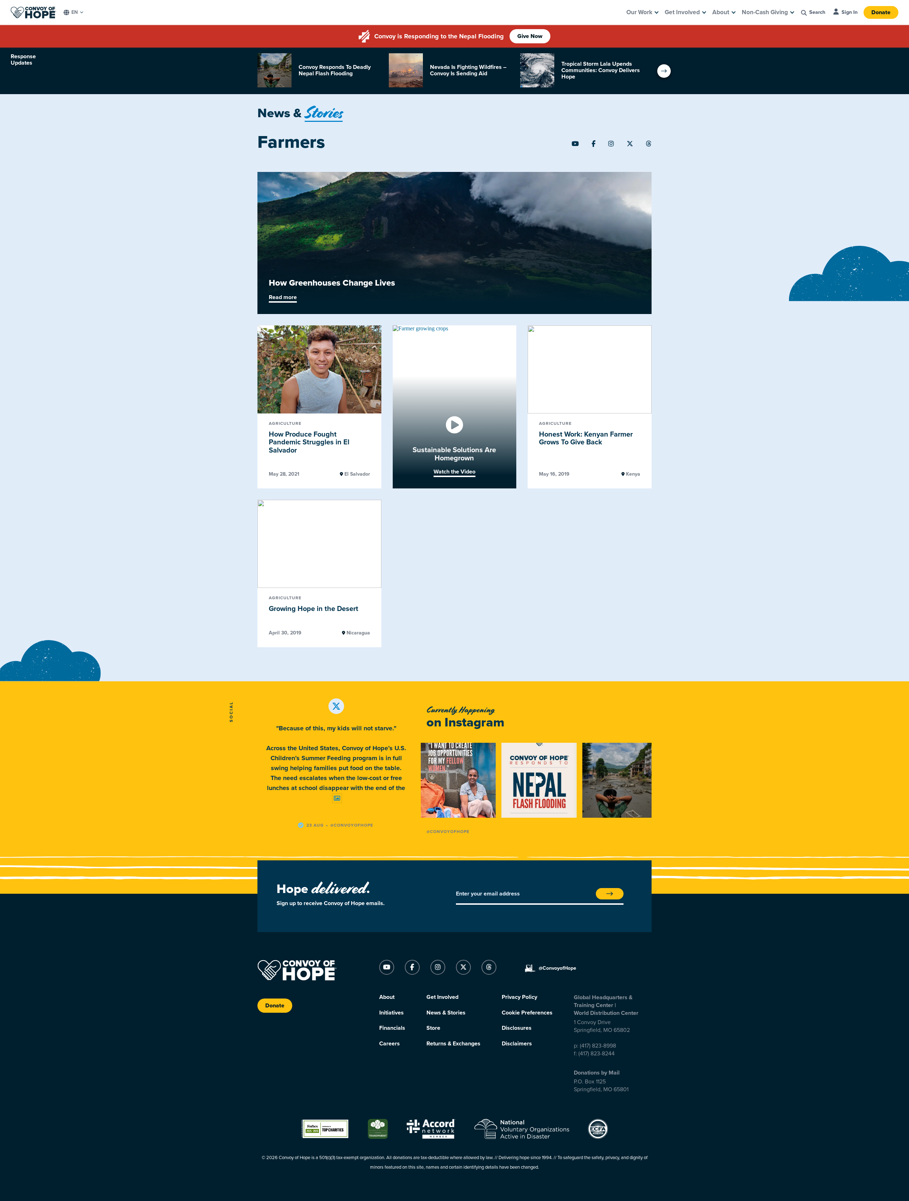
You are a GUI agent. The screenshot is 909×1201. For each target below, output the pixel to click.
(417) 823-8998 (598, 1045)
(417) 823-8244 (596, 1053)
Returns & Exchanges (453, 1043)
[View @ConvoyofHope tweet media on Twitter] (337, 798)
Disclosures (517, 1028)
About (720, 12)
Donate (881, 12)
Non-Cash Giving (765, 12)
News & (300, 113)
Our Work (639, 12)
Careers (389, 1043)
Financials (392, 1028)
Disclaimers (517, 1043)
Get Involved (682, 12)
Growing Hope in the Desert (313, 609)
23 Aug (315, 825)
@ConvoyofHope (447, 831)
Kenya (632, 474)
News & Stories (446, 1012)
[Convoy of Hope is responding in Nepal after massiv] (619, 780)
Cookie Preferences (527, 1012)
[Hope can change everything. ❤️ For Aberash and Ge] (458, 780)
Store (433, 1028)
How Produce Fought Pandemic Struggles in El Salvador (309, 442)
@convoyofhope (351, 825)
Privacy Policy (519, 997)
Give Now (530, 36)
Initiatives (391, 1012)
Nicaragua (357, 633)
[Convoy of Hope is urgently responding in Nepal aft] (538, 780)
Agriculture (285, 423)
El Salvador (356, 474)
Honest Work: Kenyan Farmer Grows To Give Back (586, 438)
